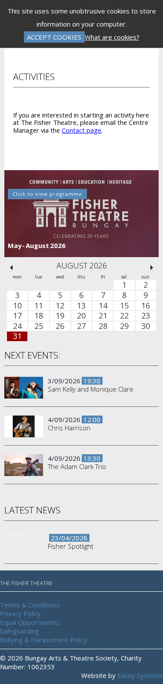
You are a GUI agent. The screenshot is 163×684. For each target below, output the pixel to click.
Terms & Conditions (30, 604)
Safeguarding (19, 631)
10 (17, 306)
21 (103, 316)
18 (38, 316)
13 (81, 306)
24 (17, 326)
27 (81, 326)
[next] (151, 268)
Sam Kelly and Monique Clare (90, 389)
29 (124, 326)
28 (103, 326)
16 (145, 306)
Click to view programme (47, 194)
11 (38, 306)
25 (38, 326)
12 (60, 306)
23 (145, 316)
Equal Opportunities (30, 622)
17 (17, 316)
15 (124, 306)
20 (81, 316)
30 (145, 326)
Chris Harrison (69, 428)
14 (103, 306)
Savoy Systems (140, 675)
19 (60, 316)
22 (124, 316)
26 (60, 326)
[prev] (11, 268)
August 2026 (82, 266)
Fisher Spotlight (70, 546)
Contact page (81, 130)
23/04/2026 (69, 538)
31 (17, 337)
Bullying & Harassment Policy (43, 639)
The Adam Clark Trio (77, 467)
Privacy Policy (20, 613)
